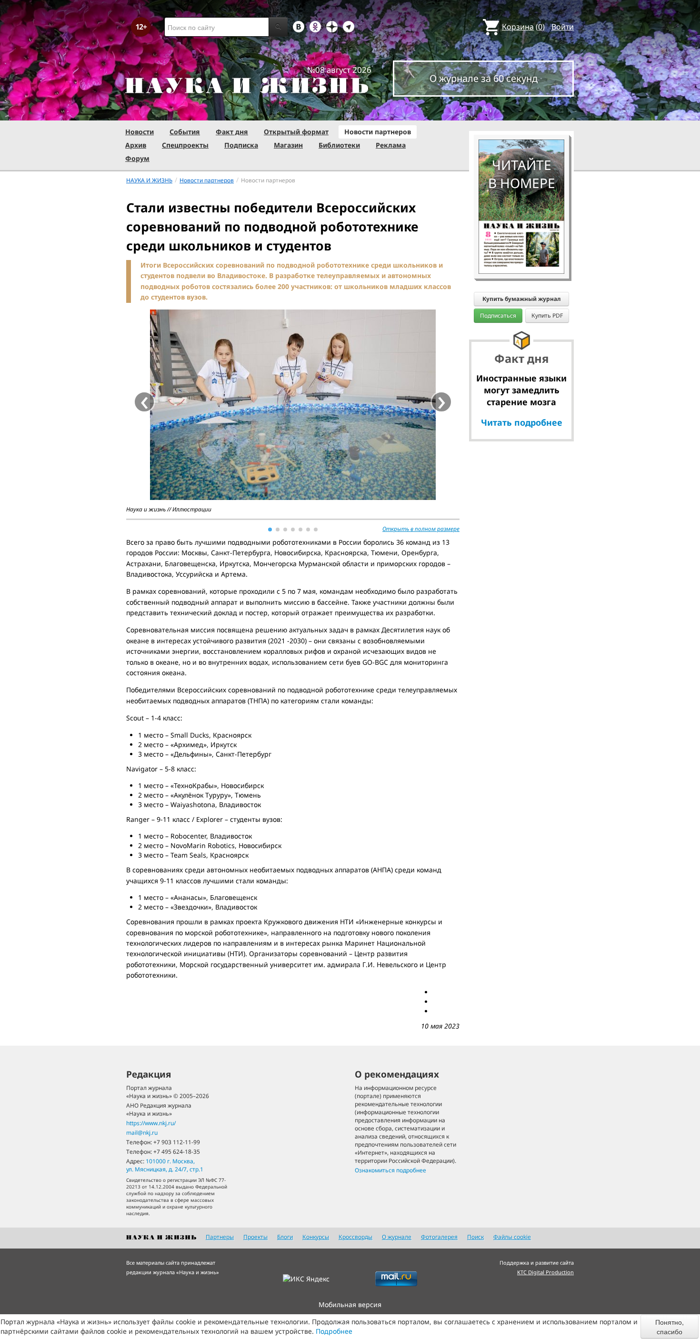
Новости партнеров (377, 131)
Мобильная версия (350, 1304)
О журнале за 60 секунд (484, 78)
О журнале (396, 1237)
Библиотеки (339, 145)
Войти (562, 26)
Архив (135, 145)
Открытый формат (296, 131)
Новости (139, 131)
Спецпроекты (185, 145)
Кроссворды (355, 1237)
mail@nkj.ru (142, 1133)
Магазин (288, 145)
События (185, 131)
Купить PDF (547, 315)
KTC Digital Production (545, 1272)
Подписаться (498, 315)
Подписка (241, 145)
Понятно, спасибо (669, 1326)
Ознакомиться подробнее (390, 1170)
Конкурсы (315, 1237)
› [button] (441, 402)
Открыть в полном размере (421, 529)
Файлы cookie (512, 1237)
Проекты (255, 1237)
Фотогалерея (439, 1237)
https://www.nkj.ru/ (151, 1123)
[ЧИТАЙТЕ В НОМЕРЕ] (521, 112)
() (523, 26)
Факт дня (232, 131)
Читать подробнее (521, 422)
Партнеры (220, 1237)
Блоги (285, 1237)
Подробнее (334, 1331)
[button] (270, 529)
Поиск (475, 1237)
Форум (137, 158)
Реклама (391, 145)
